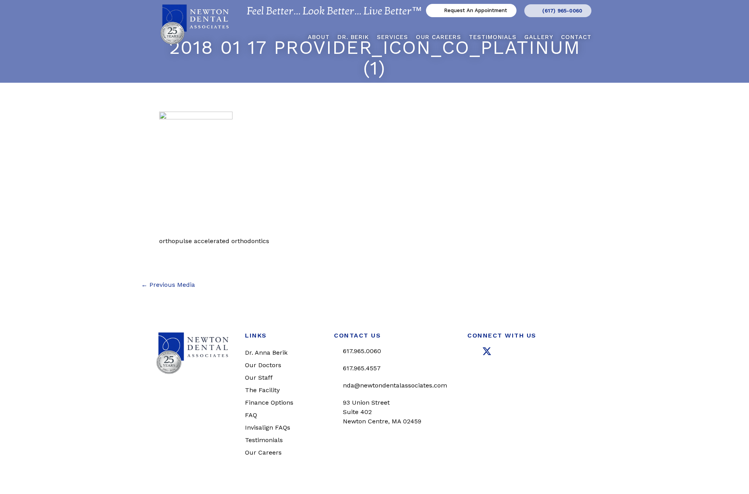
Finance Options (269, 402)
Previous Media (168, 285)
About (319, 37)
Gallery (538, 37)
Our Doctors (263, 365)
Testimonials (492, 37)
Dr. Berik (353, 37)
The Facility (262, 390)
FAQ (251, 415)
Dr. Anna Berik (266, 352)
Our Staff (259, 377)
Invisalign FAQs (267, 427)
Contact (576, 37)
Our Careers (438, 37)
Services (392, 37)
